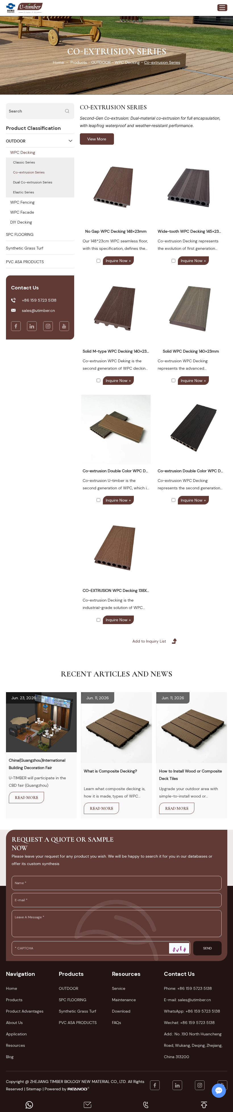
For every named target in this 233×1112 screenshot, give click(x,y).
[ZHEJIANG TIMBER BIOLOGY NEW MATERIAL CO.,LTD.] (11, 8)
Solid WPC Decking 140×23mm (191, 351)
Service (118, 988)
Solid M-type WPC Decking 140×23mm (116, 351)
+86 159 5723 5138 (203, 1011)
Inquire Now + (118, 260)
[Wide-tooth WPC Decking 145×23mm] (191, 190)
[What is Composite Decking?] (116, 727)
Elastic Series (23, 192)
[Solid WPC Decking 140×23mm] (191, 309)
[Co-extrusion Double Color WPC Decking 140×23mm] (116, 429)
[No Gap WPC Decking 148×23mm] (116, 190)
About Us (14, 1022)
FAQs (116, 1022)
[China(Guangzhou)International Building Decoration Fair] (41, 722)
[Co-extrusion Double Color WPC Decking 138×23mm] (191, 429)
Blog (10, 1056)
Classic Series (24, 162)
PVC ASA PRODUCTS (25, 261)
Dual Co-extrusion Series (32, 182)
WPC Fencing (22, 202)
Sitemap (33, 1088)
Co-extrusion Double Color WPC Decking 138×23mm (191, 470)
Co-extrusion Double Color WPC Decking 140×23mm (116, 470)
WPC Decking (127, 62)
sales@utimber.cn (38, 310)
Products (78, 62)
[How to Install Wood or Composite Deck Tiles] (191, 727)
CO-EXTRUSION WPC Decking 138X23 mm (116, 590)
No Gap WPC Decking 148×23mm (116, 231)
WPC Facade (22, 212)
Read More (26, 797)
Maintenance (124, 999)
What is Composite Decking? (110, 771)
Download (121, 1011)
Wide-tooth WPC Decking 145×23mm (191, 231)
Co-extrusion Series (29, 172)
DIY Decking (21, 222)
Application (16, 1034)
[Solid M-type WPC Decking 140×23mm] (116, 309)
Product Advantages (24, 1011)
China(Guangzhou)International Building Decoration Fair (37, 764)
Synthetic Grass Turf (24, 248)
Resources (15, 1045)
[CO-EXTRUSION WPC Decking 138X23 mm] (116, 549)
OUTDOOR (101, 62)
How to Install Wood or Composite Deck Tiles (190, 774)
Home (58, 62)
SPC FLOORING (20, 234)
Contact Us (179, 974)
